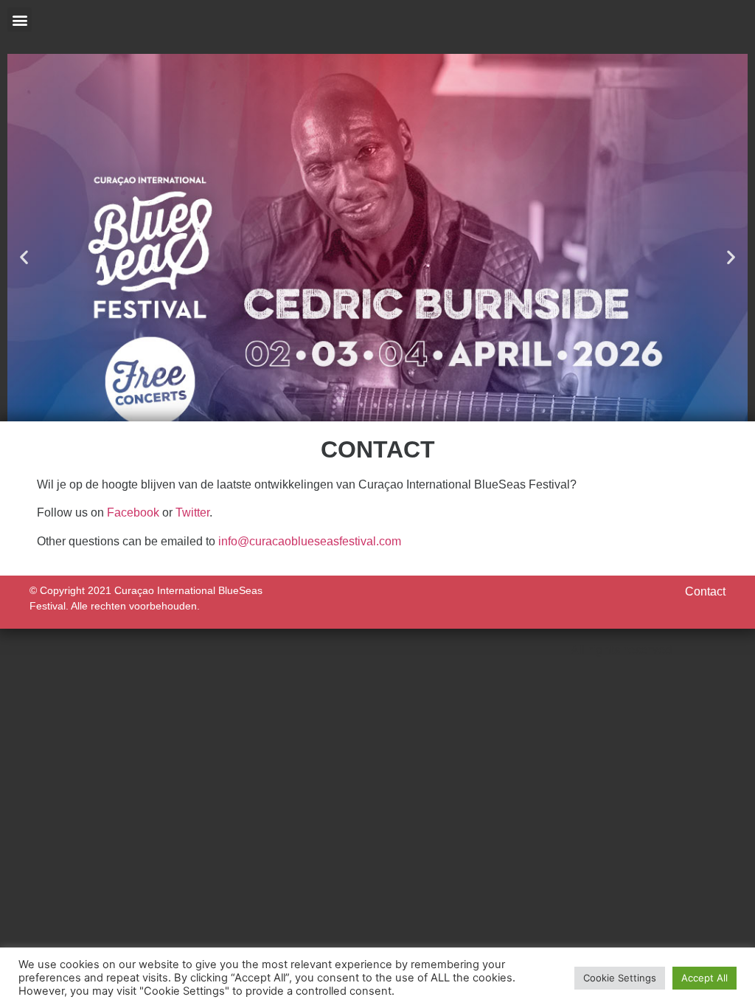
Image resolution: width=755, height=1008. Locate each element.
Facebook (133, 512)
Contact (705, 591)
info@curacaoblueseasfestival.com (309, 541)
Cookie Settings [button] (619, 978)
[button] (19, 19)
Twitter (192, 512)
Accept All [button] (704, 978)
